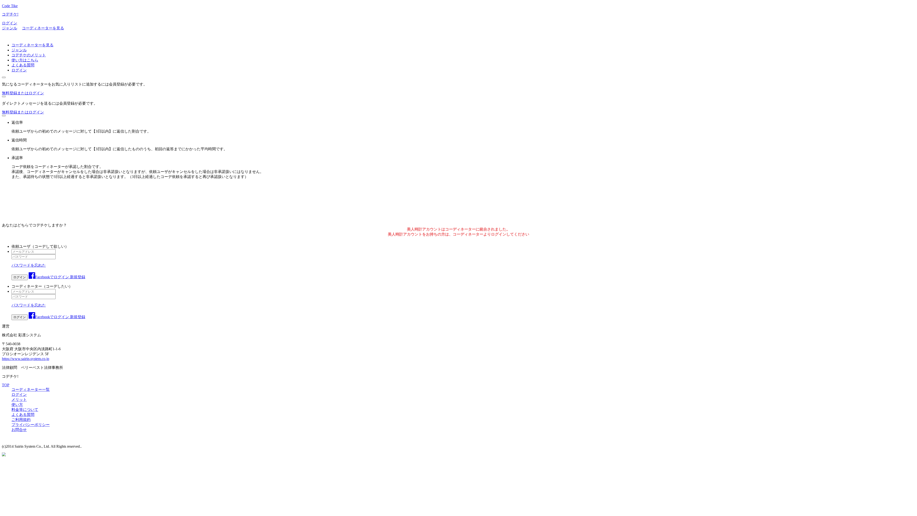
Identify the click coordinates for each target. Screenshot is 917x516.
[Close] (4, 77)
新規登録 (77, 277)
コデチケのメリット (28, 55)
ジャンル (9, 28)
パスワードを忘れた (28, 265)
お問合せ (19, 430)
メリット (19, 400)
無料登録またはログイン (23, 93)
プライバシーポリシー (30, 425)
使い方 (17, 405)
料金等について (24, 410)
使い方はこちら (24, 60)
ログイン (9, 23)
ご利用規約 (21, 420)
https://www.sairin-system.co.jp (25, 359)
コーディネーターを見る (43, 28)
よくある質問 (22, 65)
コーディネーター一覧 (30, 389)
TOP (5, 385)
